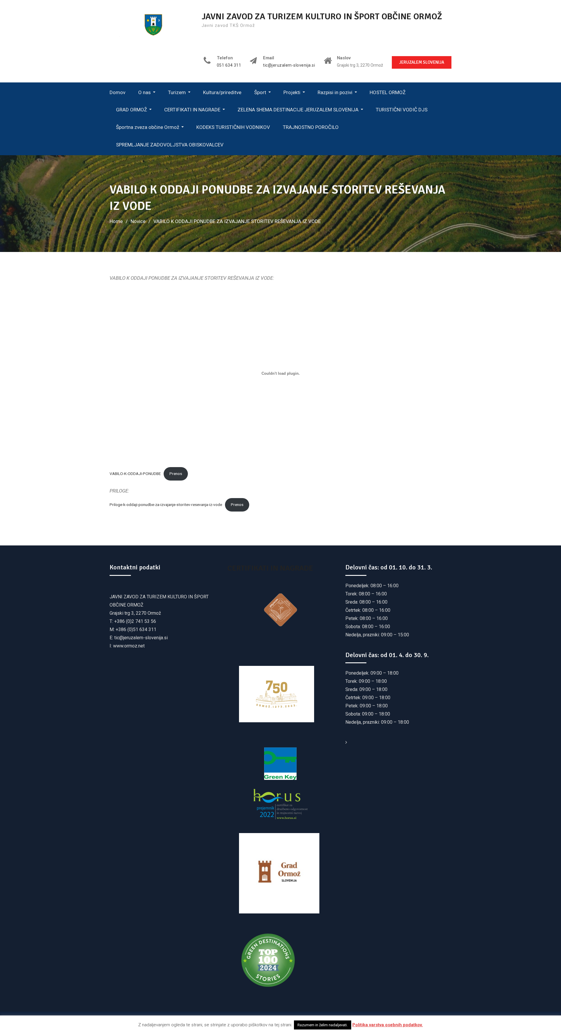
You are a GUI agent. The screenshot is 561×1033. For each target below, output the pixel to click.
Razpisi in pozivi (335, 92)
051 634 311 (229, 65)
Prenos (175, 473)
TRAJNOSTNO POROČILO (311, 127)
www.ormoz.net (129, 646)
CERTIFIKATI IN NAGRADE (192, 110)
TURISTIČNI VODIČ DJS (401, 110)
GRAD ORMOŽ (131, 110)
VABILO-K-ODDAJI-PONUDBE (135, 473)
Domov (117, 92)
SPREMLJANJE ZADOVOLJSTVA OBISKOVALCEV (170, 145)
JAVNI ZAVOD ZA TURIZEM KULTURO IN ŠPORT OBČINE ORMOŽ (322, 16)
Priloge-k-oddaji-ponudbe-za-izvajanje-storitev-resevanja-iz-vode (166, 504)
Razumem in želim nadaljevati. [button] (322, 1025)
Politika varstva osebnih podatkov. (387, 1024)
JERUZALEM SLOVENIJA (421, 62)
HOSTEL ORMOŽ (388, 92)
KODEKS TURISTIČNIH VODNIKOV (233, 127)
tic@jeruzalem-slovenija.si (289, 65)
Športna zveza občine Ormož (147, 127)
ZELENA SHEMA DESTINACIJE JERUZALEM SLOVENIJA (298, 110)
